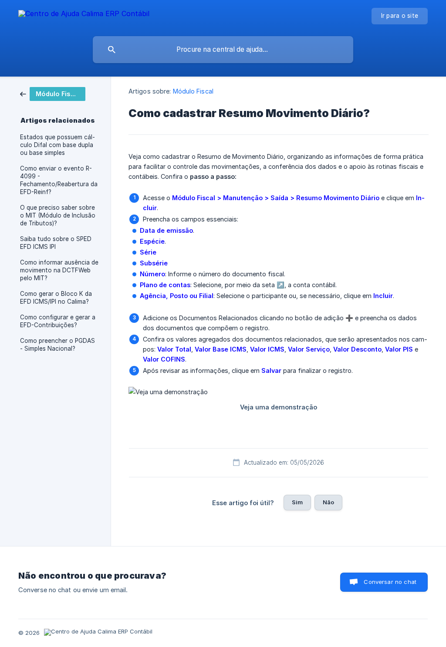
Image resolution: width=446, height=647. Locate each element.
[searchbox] (223, 49)
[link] (52, 93)
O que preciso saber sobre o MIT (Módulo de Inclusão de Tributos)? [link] (57, 215)
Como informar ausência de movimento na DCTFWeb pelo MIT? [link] (59, 270)
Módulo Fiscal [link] (193, 91)
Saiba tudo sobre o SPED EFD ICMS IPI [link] (55, 242)
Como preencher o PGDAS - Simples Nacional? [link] (57, 344)
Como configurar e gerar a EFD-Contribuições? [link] (57, 321)
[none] (83, 15)
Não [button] (328, 502)
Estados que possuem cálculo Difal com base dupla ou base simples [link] (57, 145)
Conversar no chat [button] (390, 581)
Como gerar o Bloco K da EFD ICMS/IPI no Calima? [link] (56, 297)
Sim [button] (297, 502)
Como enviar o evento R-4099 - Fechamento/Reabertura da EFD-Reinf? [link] (59, 180)
